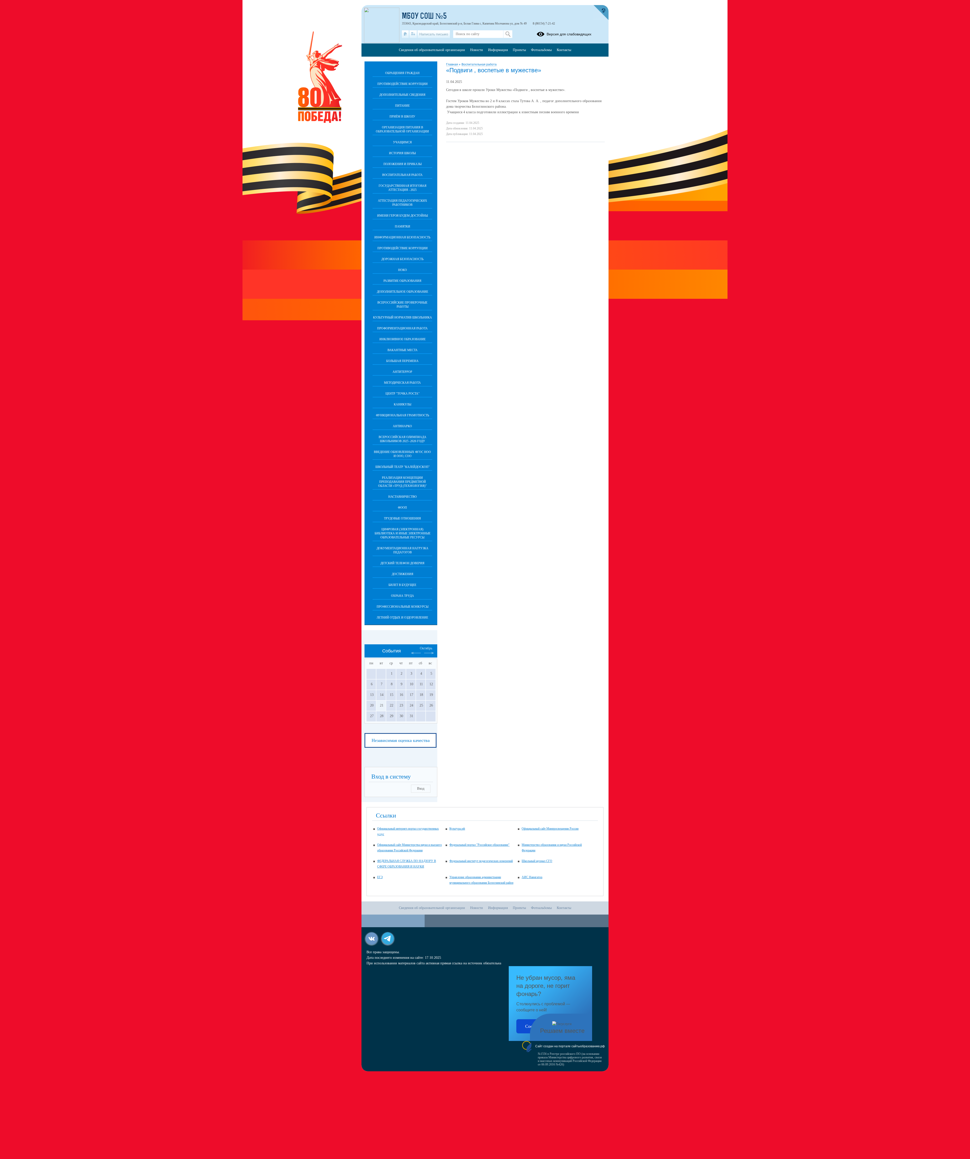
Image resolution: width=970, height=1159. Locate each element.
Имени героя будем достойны (402, 215)
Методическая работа (402, 382)
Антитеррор (402, 372)
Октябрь (426, 648)
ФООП (402, 507)
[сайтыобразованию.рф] (601, 12)
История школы (402, 153)
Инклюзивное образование (402, 339)
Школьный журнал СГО (537, 861)
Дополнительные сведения (402, 95)
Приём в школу (402, 116)
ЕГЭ (380, 877)
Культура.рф (457, 828)
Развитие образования (402, 281)
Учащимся (402, 142)
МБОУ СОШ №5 (424, 16)
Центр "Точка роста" (402, 393)
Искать (507, 34)
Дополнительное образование (402, 291)
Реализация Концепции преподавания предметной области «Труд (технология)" (402, 482)
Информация (498, 50)
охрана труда (402, 596)
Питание (402, 105)
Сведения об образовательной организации (432, 50)
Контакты (564, 50)
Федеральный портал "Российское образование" (479, 845)
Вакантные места (402, 350)
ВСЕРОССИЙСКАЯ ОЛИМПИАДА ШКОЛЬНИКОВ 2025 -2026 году (402, 439)
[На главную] (405, 34)
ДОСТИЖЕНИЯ (402, 574)
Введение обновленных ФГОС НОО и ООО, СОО (402, 454)
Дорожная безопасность (402, 259)
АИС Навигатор (532, 877)
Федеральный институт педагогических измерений (481, 861)
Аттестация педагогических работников (402, 203)
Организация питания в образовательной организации (402, 129)
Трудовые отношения (402, 518)
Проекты (519, 50)
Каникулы (402, 404)
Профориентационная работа (402, 328)
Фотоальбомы (541, 50)
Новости (476, 50)
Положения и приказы (402, 164)
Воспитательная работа (479, 64)
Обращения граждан (402, 73)
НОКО (402, 270)
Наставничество (402, 496)
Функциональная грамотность (402, 415)
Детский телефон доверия (402, 563)
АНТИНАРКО (402, 426)
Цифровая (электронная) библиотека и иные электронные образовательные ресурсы (402, 533)
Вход (420, 788)
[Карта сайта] (413, 34)
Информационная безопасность (402, 237)
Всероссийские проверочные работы (402, 304)
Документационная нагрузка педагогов (402, 550)
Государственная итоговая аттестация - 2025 (402, 188)
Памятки (402, 226)
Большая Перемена (402, 361)
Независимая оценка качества (401, 740)
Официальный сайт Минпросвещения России (550, 828)
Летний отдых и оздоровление (402, 617)
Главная (452, 64)
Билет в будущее (402, 585)
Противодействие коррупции (402, 84)
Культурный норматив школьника (402, 317)
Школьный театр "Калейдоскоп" (402, 467)
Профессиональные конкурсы (402, 606)
